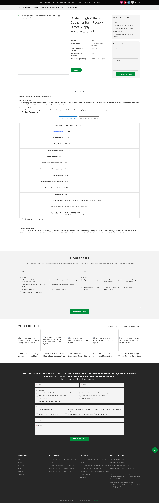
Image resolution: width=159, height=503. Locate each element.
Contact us (21, 474)
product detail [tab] (79, 92)
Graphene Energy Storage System (49, 414)
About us (20, 471)
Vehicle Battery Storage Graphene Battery (108, 409)
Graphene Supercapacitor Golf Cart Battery (64, 280)
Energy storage (58, 131)
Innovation (28, 7)
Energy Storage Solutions (58, 289)
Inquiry (76, 70)
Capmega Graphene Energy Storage (90, 468)
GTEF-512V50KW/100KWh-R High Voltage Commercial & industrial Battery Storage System (54, 355)
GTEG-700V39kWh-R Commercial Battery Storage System (104, 355)
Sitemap (96, 500)
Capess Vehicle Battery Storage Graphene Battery (94, 465)
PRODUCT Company (121, 326)
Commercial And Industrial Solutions (32, 292)
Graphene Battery (128, 287)
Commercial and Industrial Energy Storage (80, 414)
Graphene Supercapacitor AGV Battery (62, 284)
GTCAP (20, 7)
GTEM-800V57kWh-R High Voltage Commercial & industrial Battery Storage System (28, 355)
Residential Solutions (28, 289)
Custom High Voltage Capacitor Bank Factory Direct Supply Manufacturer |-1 (56, 7)
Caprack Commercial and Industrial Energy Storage (94, 471)
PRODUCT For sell (134, 326)
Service (20, 468)
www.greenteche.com (83, 500)
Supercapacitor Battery (91, 280)
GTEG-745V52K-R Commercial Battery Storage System (79, 355)
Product (20, 462)
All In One (83, 477)
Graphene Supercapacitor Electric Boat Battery (53, 395)
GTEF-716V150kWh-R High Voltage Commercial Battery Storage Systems (129, 355)
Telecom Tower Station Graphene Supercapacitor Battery (56, 393)
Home (19, 459)
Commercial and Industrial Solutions (49, 401)
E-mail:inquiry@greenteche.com (119, 465)
